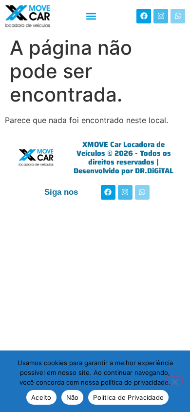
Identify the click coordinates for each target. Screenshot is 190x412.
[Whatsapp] (178, 16)
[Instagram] (160, 16)
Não (72, 397)
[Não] (174, 380)
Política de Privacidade (128, 397)
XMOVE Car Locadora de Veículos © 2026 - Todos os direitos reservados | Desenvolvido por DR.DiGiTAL (123, 158)
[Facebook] (143, 16)
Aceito (41, 397)
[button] (91, 16)
